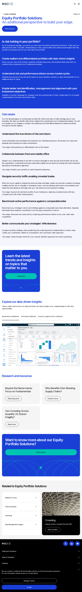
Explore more (53, 399)
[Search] (75, 4)
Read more (12, 424)
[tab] (10, 317)
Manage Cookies (29, 581)
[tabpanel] (41, 343)
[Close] (79, 569)
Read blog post (13, 399)
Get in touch (9, 29)
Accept (29, 587)
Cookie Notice (33, 573)
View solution (53, 530)
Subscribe (21, 276)
